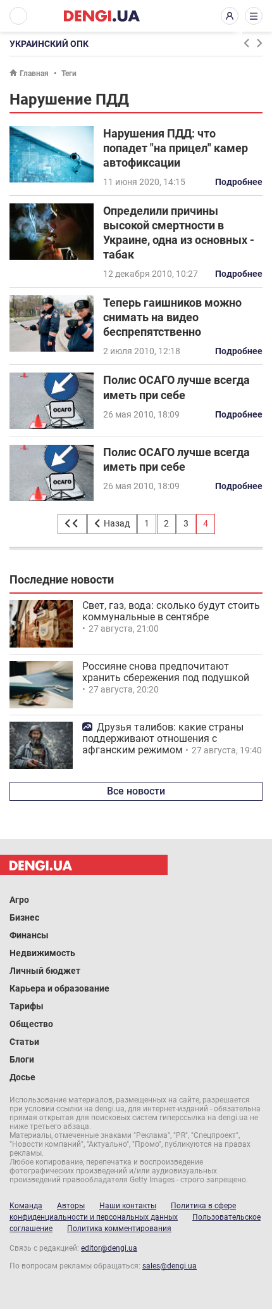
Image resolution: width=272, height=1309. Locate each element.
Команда (25, 1205)
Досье (22, 1077)
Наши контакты (127, 1205)
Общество (31, 1024)
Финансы (29, 935)
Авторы (71, 1205)
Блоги (21, 1059)
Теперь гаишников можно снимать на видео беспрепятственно (172, 317)
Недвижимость (42, 953)
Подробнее (239, 182)
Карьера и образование (59, 988)
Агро (19, 900)
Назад (116, 523)
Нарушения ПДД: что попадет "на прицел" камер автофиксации (175, 148)
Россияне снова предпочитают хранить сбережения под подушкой (165, 672)
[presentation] (246, 43)
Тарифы (26, 1006)
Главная (34, 73)
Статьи (24, 1042)
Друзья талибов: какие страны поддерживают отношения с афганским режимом (163, 738)
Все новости (136, 791)
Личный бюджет (44, 971)
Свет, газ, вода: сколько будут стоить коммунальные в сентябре (171, 611)
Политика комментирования (119, 1228)
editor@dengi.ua (109, 1248)
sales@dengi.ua (169, 1265)
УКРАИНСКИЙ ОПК (49, 44)
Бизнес (24, 917)
